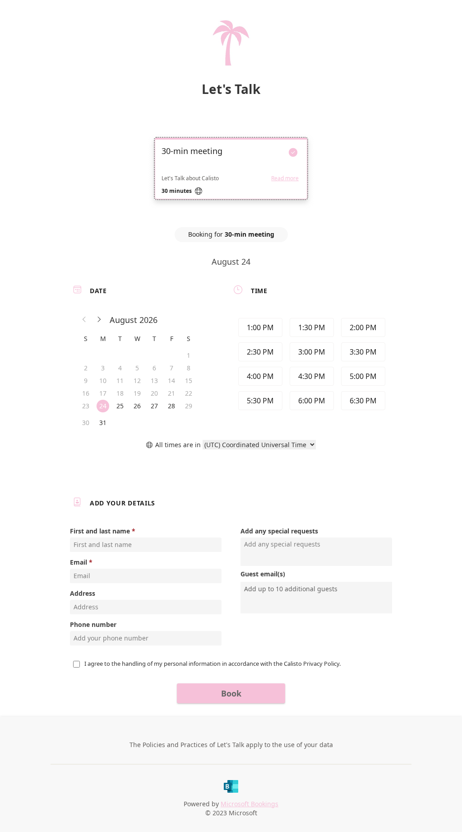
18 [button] (120, 393)
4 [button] (120, 368)
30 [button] (85, 422)
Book (231, 693)
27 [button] (154, 406)
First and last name (100, 531)
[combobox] (317, 589)
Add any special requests (279, 531)
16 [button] (85, 393)
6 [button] (154, 368)
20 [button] (154, 393)
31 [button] (102, 422)
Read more (285, 178)
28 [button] (171, 406)
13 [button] (154, 380)
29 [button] (188, 406)
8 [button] (188, 368)
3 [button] (103, 368)
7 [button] (171, 368)
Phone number (93, 624)
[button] (84, 319)
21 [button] (171, 393)
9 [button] (86, 380)
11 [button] (120, 380)
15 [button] (188, 380)
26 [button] (137, 406)
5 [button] (137, 368)
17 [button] (102, 393)
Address (82, 593)
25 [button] (120, 406)
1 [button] (188, 355)
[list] (231, 176)
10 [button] (102, 380)
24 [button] (102, 406)
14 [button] (171, 380)
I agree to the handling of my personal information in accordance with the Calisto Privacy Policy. (212, 663)
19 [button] (137, 393)
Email (78, 562)
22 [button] (188, 393)
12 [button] (137, 380)
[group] (311, 365)
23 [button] (85, 406)
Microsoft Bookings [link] (249, 803)
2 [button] (86, 368)
